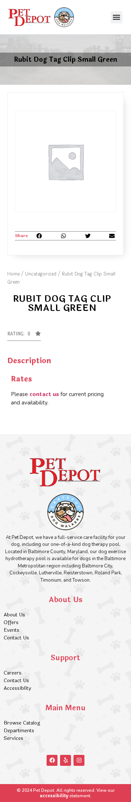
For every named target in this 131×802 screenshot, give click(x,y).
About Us (14, 615)
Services (13, 738)
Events (11, 630)
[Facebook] (52, 760)
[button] (117, 17)
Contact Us (16, 638)
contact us (44, 394)
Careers (12, 673)
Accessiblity (17, 688)
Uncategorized (40, 274)
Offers (12, 622)
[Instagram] (79, 760)
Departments (19, 730)
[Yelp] (65, 760)
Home (13, 274)
